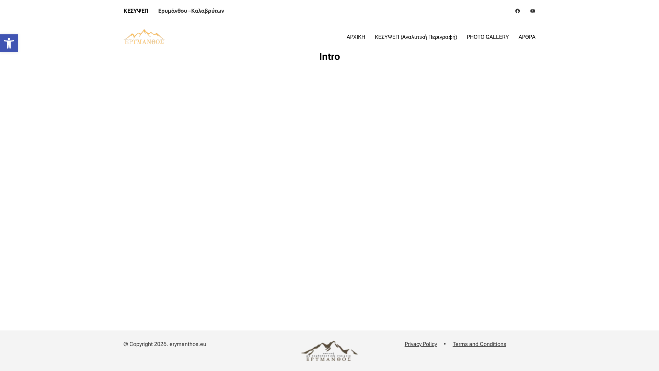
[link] (9, 43)
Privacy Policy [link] (421, 344)
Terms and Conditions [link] (479, 344)
